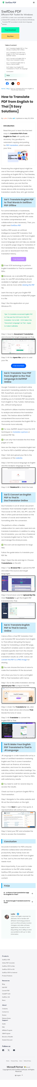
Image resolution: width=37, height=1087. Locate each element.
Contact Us (5, 1012)
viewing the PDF (28, 285)
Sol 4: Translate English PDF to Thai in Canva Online (15, 63)
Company (5, 1008)
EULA (20, 1061)
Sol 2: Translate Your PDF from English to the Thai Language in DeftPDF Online (16, 54)
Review (4, 1015)
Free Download (18, 259)
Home (3, 89)
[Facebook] (3, 1050)
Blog (8, 89)
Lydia (13, 914)
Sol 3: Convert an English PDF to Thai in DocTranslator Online (16, 59)
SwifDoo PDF (16, 225)
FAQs (8, 75)
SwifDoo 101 (6, 997)
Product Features (7, 976)
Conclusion (9, 71)
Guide (4, 1024)
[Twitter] (9, 1050)
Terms (7, 1061)
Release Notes (6, 1018)
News (3, 1000)
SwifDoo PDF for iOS (8, 969)
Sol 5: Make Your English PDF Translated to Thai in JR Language (17, 68)
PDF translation (12, 145)
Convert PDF (5, 990)
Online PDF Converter (8, 963)
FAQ (3, 1027)
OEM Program (6, 1033)
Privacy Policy (14, 1061)
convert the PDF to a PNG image (14, 660)
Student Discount (7, 1040)
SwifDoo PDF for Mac (8, 966)
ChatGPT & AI (6, 994)
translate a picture (20, 432)
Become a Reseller (7, 1036)
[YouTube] (14, 1050)
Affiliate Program (7, 1030)
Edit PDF (4, 987)
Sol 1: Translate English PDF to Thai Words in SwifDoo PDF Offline (16, 49)
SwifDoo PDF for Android (9, 972)
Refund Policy (27, 1061)
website (19, 458)
